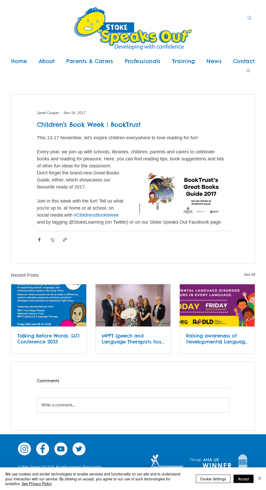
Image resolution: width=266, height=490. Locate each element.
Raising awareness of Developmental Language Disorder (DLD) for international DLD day (217, 339)
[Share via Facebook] (39, 239)
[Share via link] (64, 239)
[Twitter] (78, 448)
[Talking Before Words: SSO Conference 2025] (48, 305)
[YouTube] (60, 448)
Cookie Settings (213, 478)
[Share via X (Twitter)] (52, 239)
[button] (248, 70)
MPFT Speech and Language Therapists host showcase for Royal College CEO (132, 339)
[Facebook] (42, 448)
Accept (243, 478)
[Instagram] (24, 448)
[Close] (260, 479)
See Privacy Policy (37, 483)
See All (249, 274)
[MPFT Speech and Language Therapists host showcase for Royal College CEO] (133, 305)
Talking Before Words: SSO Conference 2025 (48, 339)
